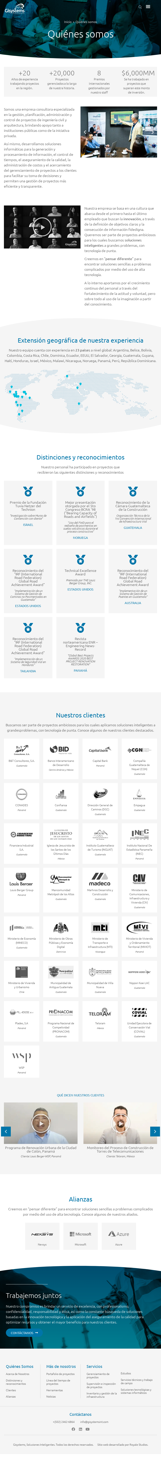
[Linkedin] (80, 1429)
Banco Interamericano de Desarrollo (61, 763)
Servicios (94, 1366)
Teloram (100, 1023)
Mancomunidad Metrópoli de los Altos (61, 892)
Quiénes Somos (19, 1366)
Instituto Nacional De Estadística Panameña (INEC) (139, 849)
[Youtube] (87, 1429)
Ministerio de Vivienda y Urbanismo (21, 985)
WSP (21, 1067)
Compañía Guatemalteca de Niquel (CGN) (139, 765)
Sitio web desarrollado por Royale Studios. (122, 1444)
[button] (148, 6)
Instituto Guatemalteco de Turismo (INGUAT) (100, 847)
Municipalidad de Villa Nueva (100, 985)
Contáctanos (80, 1414)
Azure (118, 1244)
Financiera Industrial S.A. (22, 847)
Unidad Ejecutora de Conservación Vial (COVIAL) (139, 1027)
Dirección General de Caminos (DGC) (100, 807)
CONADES (21, 805)
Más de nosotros (61, 1366)
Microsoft (80, 1244)
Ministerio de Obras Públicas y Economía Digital (61, 942)
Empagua (139, 805)
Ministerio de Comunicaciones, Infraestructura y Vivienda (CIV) (139, 896)
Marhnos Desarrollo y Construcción (100, 892)
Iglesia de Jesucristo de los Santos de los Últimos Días (61, 849)
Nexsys (42, 1244)
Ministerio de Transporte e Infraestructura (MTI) (100, 942)
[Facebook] (73, 1429)
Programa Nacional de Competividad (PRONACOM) (61, 1027)
